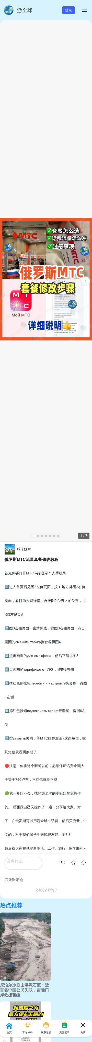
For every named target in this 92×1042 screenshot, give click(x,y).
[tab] (33, 535)
